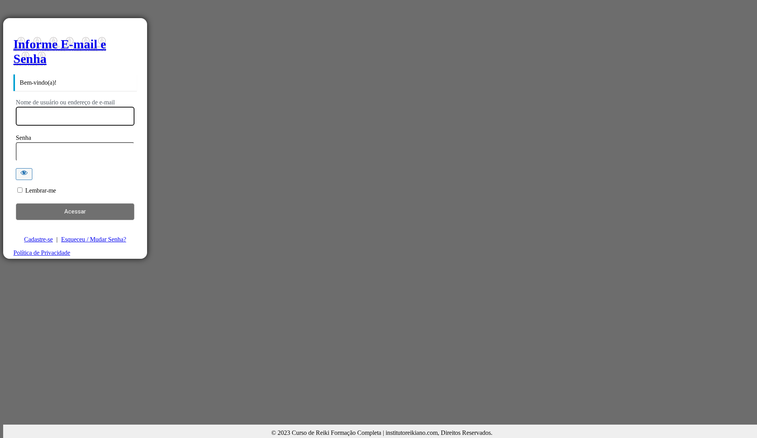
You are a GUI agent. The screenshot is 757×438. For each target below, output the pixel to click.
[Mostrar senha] (24, 174)
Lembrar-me (40, 190)
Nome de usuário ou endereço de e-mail (65, 102)
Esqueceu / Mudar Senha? (93, 239)
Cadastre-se (38, 239)
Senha (23, 137)
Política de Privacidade (41, 252)
